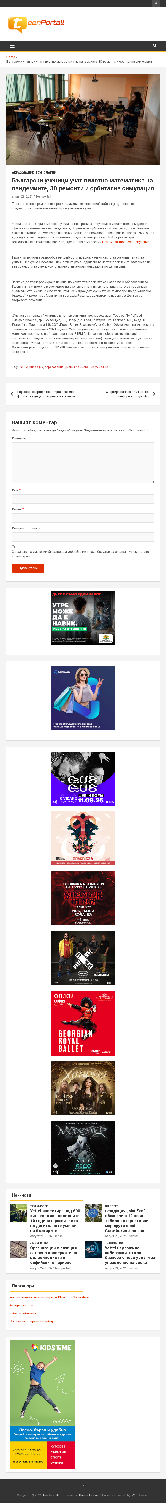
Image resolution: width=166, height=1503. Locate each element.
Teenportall (43, 196)
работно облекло (23, 1313)
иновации (36, 367)
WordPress (140, 1495)
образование (54, 367)
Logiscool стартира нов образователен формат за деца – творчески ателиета (46, 394)
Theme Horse (88, 1495)
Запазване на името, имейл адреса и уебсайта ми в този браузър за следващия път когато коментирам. (80, 554)
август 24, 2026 (41, 1268)
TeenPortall (51, 1495)
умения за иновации (79, 367)
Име (16, 490)
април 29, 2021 (22, 196)
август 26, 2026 (41, 1236)
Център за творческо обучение (125, 242)
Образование (23, 172)
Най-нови (21, 1195)
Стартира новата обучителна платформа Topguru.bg (127, 394)
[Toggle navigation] (12, 46)
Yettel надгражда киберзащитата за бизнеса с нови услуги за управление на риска (130, 1255)
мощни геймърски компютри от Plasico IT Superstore (49, 1297)
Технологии (45, 172)
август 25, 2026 (116, 1236)
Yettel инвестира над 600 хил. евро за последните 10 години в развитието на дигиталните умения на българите (55, 1220)
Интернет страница (26, 528)
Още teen (112, 1206)
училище (101, 367)
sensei (58, 1236)
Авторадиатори (21, 1305)
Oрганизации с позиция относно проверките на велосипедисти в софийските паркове (53, 1255)
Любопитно (39, 1242)
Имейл (18, 509)
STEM (24, 367)
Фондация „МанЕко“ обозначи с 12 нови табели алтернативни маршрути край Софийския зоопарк (126, 1220)
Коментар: (21, 438)
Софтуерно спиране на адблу (31, 1321)
